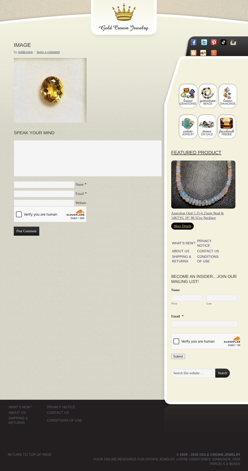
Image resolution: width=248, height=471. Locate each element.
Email (80, 194)
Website (81, 203)
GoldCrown (25, 52)
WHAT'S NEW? (183, 243)
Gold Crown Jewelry (132, 14)
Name (80, 184)
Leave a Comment (48, 52)
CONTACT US (208, 251)
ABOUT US (180, 251)
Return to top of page (29, 455)
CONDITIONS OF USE (64, 420)
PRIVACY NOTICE (61, 407)
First (174, 303)
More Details (182, 226)
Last (209, 303)
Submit (178, 356)
